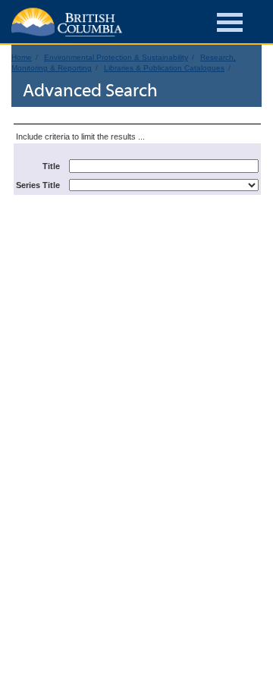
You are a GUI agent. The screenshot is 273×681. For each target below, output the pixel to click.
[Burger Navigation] (229, 24)
